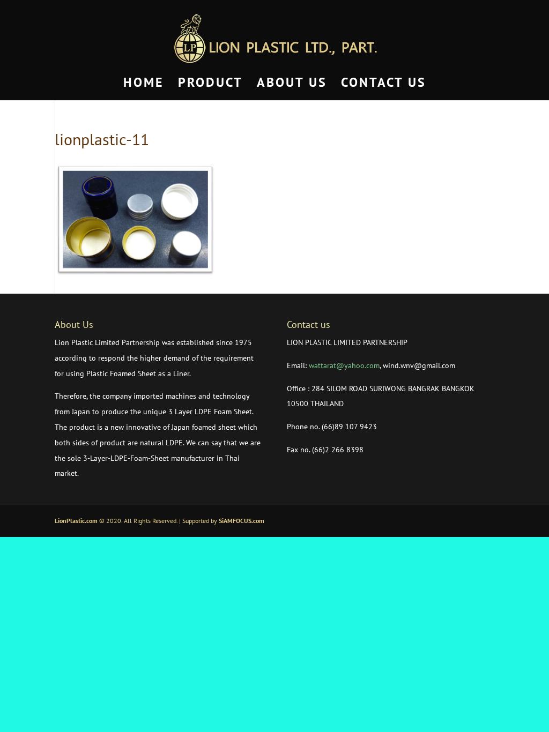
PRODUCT (210, 85)
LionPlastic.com (76, 521)
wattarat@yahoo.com (344, 365)
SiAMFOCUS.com (241, 521)
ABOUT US (292, 85)
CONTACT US (383, 85)
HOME (143, 85)
